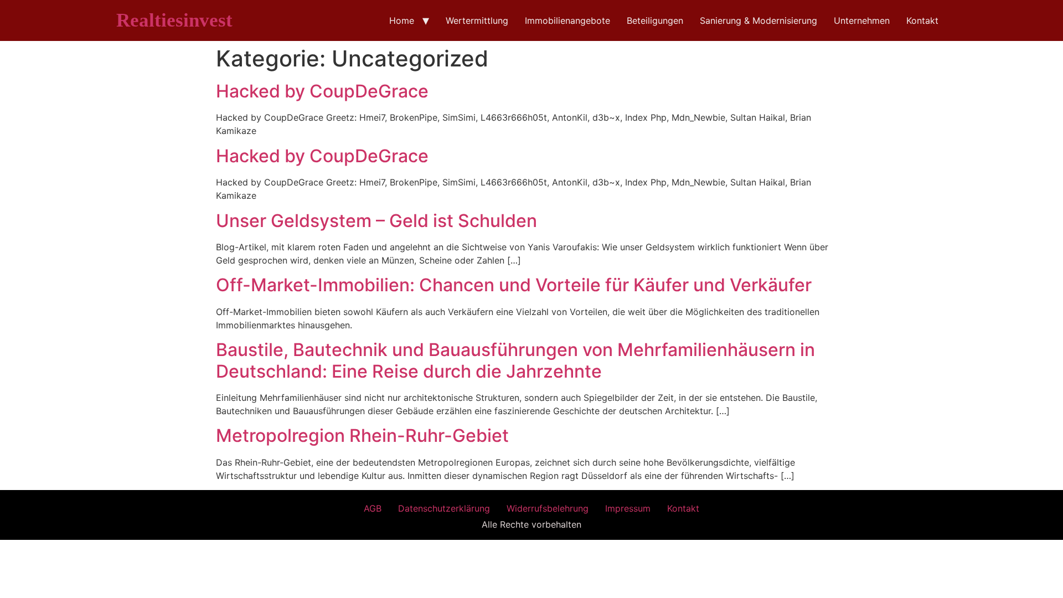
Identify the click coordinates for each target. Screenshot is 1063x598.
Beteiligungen (655, 20)
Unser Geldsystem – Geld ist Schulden (376, 220)
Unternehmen (862, 20)
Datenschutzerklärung (444, 508)
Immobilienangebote (567, 20)
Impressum (628, 508)
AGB (372, 508)
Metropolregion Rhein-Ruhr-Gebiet (362, 435)
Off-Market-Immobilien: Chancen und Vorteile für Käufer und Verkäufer (514, 285)
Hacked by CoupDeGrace (322, 91)
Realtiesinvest (174, 20)
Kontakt (922, 20)
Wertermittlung (477, 20)
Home (401, 20)
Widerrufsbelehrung (548, 508)
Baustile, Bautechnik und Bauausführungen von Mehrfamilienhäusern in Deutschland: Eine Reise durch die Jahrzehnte (515, 360)
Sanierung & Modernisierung (758, 20)
